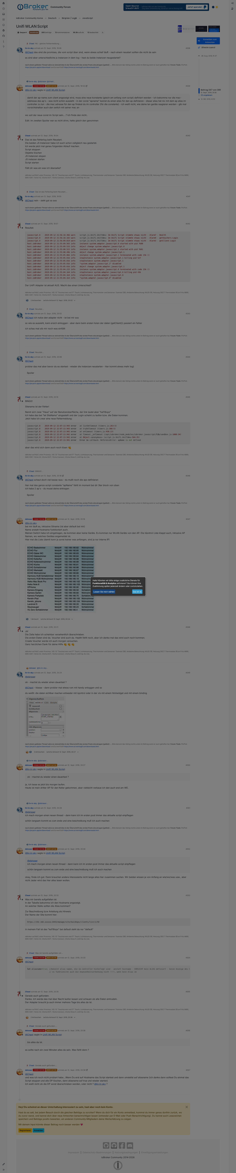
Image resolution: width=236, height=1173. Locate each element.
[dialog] (118, 586)
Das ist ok (137, 592)
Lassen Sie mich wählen (104, 592)
